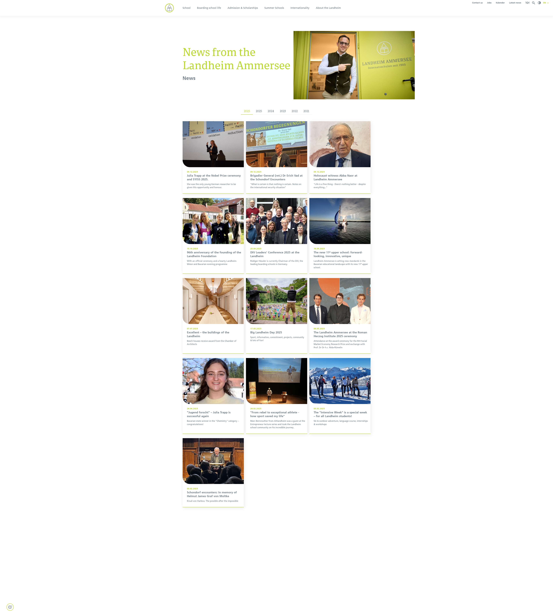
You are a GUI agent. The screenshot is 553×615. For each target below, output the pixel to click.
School (187, 8)
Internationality (299, 8)
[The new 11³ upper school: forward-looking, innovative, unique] (340, 235)
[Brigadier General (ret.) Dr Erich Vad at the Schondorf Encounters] (276, 157)
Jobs (489, 2)
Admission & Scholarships (243, 8)
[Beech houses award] (213, 315)
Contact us (477, 2)
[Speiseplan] (527, 3)
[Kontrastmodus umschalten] (539, 3)
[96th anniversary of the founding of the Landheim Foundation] (213, 235)
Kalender (500, 2)
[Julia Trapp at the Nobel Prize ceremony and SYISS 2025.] (213, 157)
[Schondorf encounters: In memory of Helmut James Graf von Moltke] (213, 472)
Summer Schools (274, 8)
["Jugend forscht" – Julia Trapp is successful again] (213, 395)
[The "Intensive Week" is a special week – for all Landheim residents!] (340, 395)
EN (544, 2)
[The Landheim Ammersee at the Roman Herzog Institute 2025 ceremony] (340, 315)
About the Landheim (328, 8)
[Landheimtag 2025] (276, 315)
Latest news (515, 2)
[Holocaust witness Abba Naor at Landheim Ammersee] (340, 157)
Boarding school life (209, 8)
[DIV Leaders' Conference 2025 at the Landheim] (276, 235)
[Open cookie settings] (10, 607)
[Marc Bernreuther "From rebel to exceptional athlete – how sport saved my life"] (276, 395)
